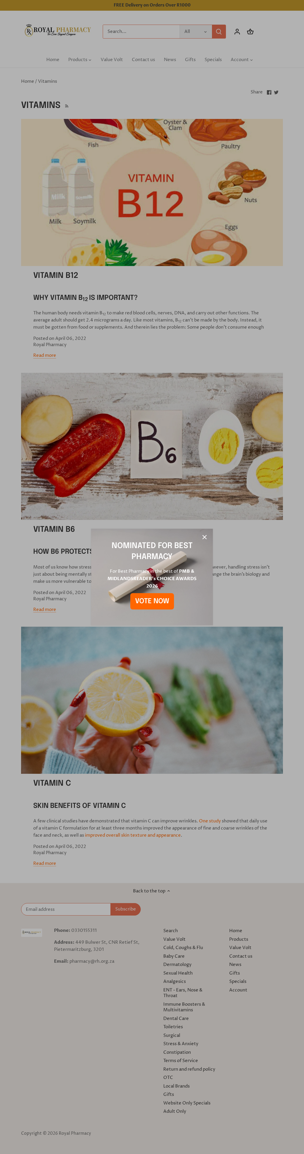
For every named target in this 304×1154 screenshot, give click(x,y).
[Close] (204, 537)
